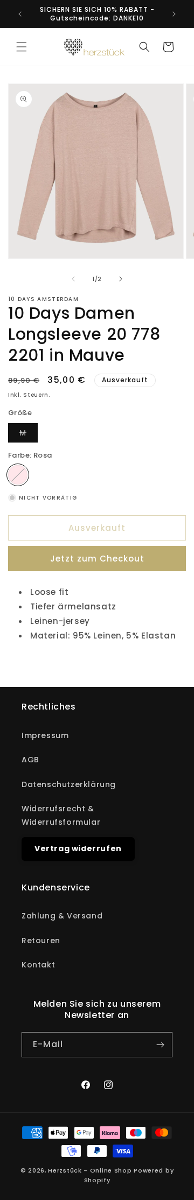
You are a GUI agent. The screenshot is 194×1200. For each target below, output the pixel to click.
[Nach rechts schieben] (121, 279)
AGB (30, 759)
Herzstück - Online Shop (89, 1170)
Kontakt (38, 964)
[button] (21, 47)
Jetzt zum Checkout (97, 558)
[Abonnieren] (160, 1044)
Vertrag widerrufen (78, 848)
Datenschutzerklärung (69, 784)
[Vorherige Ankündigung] (20, 14)
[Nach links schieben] (73, 279)
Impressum (45, 735)
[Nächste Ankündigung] (174, 14)
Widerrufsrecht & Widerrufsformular (61, 815)
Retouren (41, 940)
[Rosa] (17, 475)
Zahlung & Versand (62, 915)
